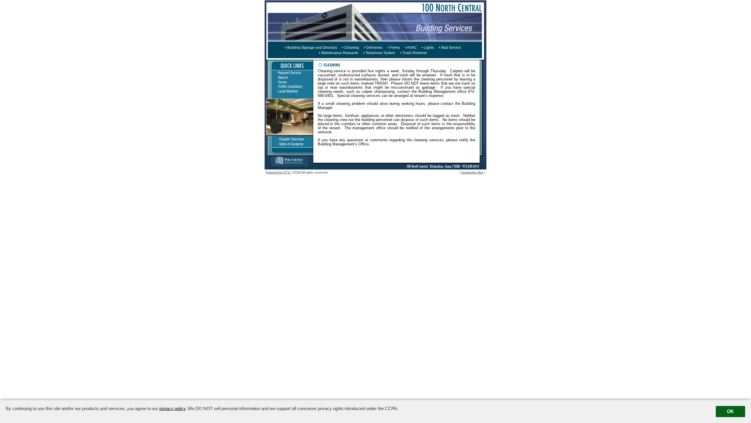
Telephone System (380, 53)
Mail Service (451, 48)
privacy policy (172, 408)
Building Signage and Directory (312, 48)
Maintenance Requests (339, 53)
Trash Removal (414, 53)
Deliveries (374, 48)
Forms (395, 48)
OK (730, 411)
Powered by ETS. (278, 172)
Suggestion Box (472, 172)
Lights (429, 48)
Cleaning (351, 48)
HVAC (412, 48)
